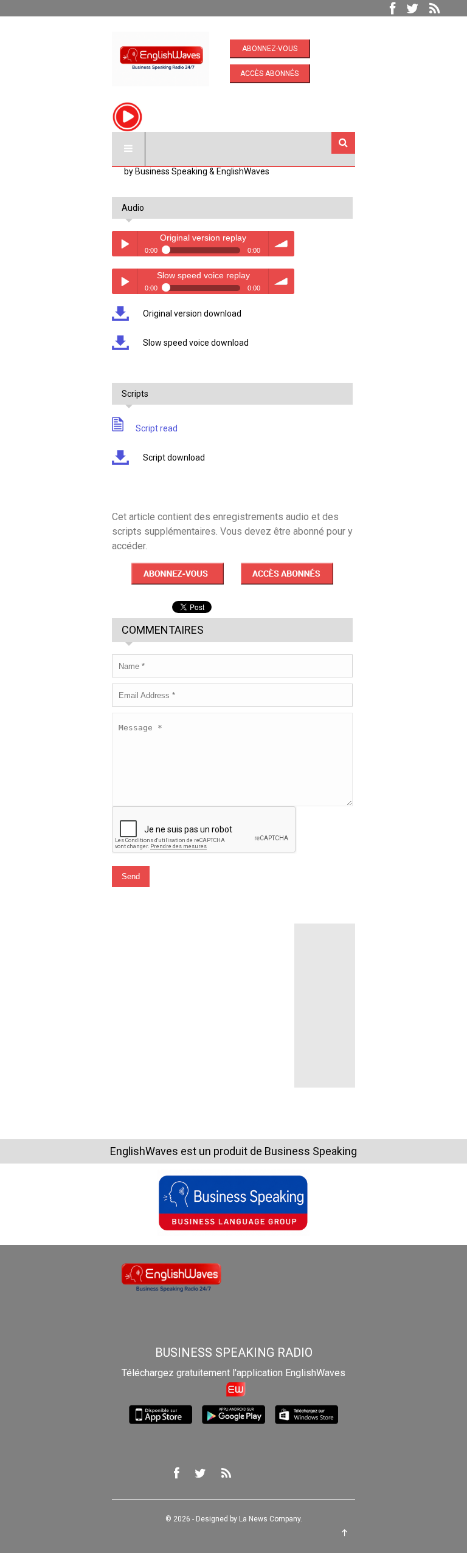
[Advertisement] (203, 999)
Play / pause (124, 243)
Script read (157, 428)
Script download (173, 457)
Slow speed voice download (195, 343)
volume (281, 243)
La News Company (269, 1519)
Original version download (191, 313)
